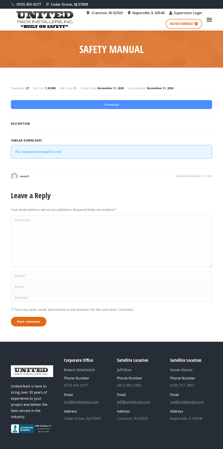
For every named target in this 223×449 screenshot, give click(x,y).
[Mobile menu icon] (209, 19)
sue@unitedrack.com (187, 401)
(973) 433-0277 (29, 4)
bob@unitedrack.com (81, 401)
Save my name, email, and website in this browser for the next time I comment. (74, 309)
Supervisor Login (188, 13)
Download (111, 104)
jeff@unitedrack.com (133, 401)
